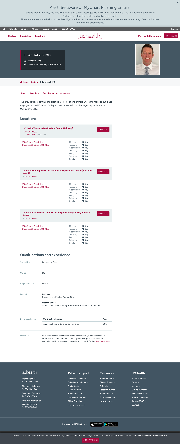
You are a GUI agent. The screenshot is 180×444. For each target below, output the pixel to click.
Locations (40, 36)
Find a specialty (75, 393)
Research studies (49, 29)
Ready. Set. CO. (68, 29)
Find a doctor (74, 386)
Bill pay (34, 29)
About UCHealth (139, 378)
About (23, 93)
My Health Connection (149, 36)
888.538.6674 (31, 134)
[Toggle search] (4, 28)
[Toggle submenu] (3, 35)
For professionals (107, 397)
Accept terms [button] (90, 440)
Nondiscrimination (140, 397)
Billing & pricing (75, 401)
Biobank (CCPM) (139, 401)
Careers (24, 29)
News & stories (106, 401)
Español (174, 29)
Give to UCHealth (139, 390)
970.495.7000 (31, 389)
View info (103, 129)
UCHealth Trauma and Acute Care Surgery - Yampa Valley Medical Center (56, 213)
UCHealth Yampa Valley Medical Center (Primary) (48, 128)
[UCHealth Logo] (29, 372)
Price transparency (76, 405)
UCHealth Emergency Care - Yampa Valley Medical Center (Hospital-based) (57, 171)
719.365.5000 (31, 396)
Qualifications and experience (56, 93)
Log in (173, 36)
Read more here (103, 341)
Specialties (25, 36)
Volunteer (136, 386)
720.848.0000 (31, 381)
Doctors (12, 36)
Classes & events (107, 382)
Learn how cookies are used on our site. (149, 435)
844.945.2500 (31, 407)
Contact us (136, 405)
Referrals (13, 29)
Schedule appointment (78, 382)
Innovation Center (140, 393)
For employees (106, 393)
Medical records (107, 378)
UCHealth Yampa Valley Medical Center (44, 64)
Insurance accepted (76, 397)
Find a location (74, 390)
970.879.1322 (31, 132)
